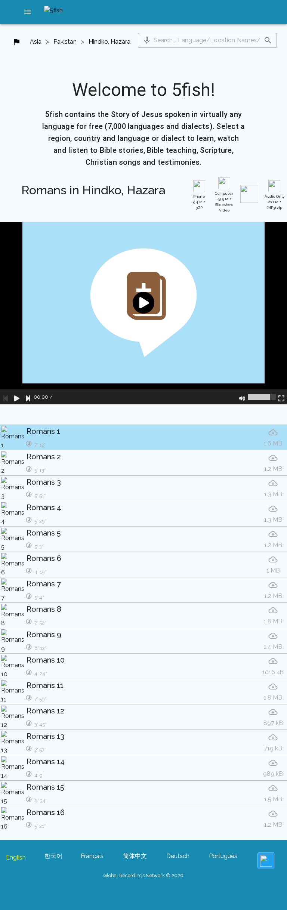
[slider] (262, 397)
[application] (143, 313)
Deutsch (177, 856)
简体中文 (135, 856)
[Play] (16, 396)
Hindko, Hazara (109, 41)
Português (223, 856)
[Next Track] (28, 396)
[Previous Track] (5, 396)
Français (92, 856)
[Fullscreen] (281, 396)
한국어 (53, 856)
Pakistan (65, 41)
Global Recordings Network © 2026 (143, 875)
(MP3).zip (274, 202)
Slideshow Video (224, 201)
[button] (28, 12)
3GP (199, 202)
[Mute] (242, 396)
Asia (35, 41)
